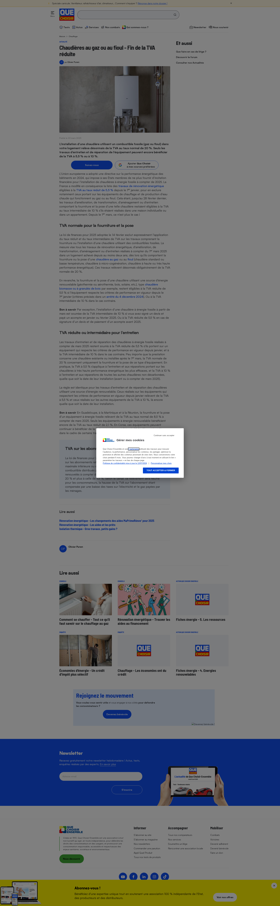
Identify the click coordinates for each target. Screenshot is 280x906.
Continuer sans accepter (164, 435)
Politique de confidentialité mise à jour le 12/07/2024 (125, 463)
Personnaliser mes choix (161, 463)
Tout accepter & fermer (161, 470)
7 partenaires (133, 449)
